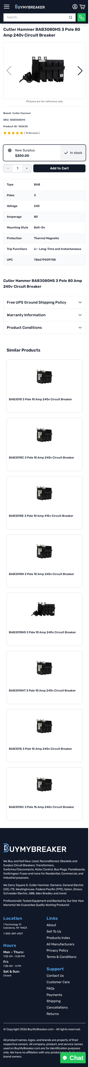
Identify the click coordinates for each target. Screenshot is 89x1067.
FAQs (50, 988)
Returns (53, 1014)
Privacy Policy (57, 950)
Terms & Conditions (61, 957)
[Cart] (82, 6)
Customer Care (58, 982)
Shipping (54, 1001)
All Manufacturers (60, 944)
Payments (54, 995)
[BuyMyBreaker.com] (29, 6)
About (51, 925)
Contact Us (55, 976)
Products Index (58, 938)
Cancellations (57, 1007)
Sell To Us (54, 931)
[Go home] (34, 847)
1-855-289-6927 (13, 933)
